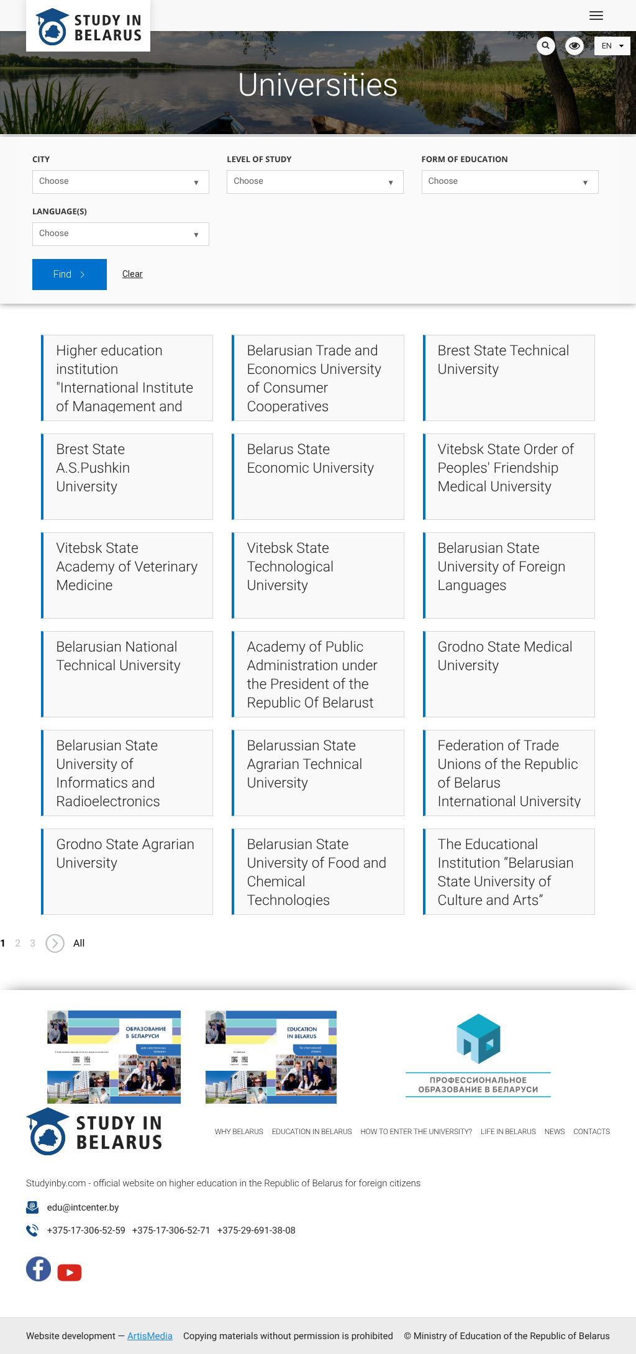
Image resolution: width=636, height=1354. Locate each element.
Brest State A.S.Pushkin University (93, 468)
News (555, 1131)
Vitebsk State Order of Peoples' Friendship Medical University (506, 468)
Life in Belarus (508, 1131)
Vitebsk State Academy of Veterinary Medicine (127, 567)
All (78, 943)
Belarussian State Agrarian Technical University (304, 764)
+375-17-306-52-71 (171, 1230)
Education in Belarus (312, 1131)
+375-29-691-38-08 (256, 1230)
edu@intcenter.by (83, 1207)
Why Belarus (239, 1131)
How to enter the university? (417, 1131)
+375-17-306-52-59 (86, 1230)
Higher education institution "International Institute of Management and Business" (124, 388)
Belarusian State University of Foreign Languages (502, 567)
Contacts (591, 1131)
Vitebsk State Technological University (290, 567)
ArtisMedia (150, 1336)
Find (62, 274)
